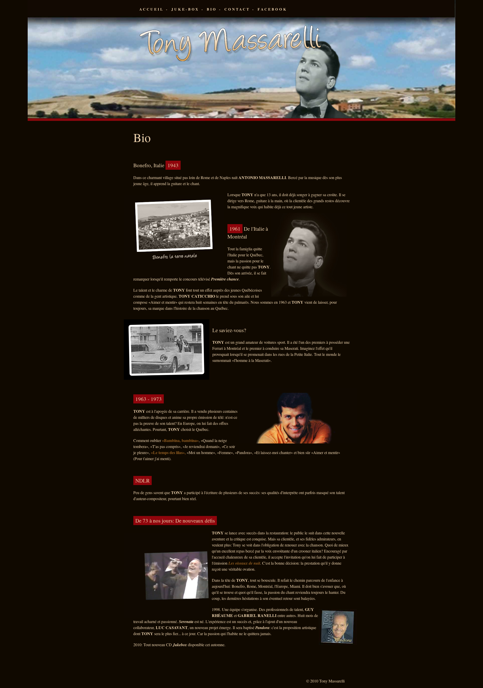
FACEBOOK (272, 9)
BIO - (214, 9)
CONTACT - (239, 9)
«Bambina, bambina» (180, 440)
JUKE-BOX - (187, 9)
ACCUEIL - (154, 9)
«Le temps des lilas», (169, 452)
